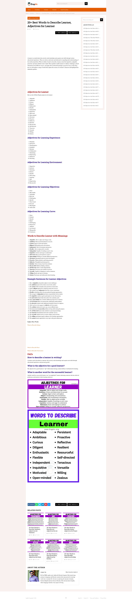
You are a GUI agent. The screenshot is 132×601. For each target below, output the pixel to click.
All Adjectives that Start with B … (91, 31)
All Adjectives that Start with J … (91, 56)
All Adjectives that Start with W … (91, 96)
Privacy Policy (103, 598)
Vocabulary (37, 9)
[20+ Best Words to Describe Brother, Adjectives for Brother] (53, 545)
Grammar (46, 9)
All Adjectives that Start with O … (91, 71)
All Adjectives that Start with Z (90, 105)
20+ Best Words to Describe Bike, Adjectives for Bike (70, 555)
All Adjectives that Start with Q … (91, 78)
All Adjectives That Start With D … (92, 37)
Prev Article (62, 32)
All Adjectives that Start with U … (91, 90)
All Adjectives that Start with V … (91, 93)
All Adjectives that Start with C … (91, 34)
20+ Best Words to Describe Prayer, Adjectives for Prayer (70, 529)
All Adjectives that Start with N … (91, 68)
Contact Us (86, 598)
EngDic (27, 598)
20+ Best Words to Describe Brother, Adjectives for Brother (52, 556)
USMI (30, 29)
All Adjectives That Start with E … (91, 40)
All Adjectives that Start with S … (91, 84)
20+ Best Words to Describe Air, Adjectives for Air (52, 529)
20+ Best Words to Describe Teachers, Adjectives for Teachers (34, 530)
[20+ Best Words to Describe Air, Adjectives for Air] (53, 519)
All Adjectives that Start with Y (90, 102)
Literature (54, 9)
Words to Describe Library (34, 325)
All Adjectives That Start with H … (91, 50)
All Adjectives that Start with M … (91, 65)
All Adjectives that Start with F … (91, 44)
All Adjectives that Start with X (90, 99)
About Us (80, 598)
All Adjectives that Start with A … (91, 28)
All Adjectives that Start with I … (91, 53)
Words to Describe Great (33, 347)
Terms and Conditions (94, 598)
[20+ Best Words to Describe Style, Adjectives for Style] (36, 545)
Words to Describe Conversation (35, 350)
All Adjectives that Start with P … (91, 74)
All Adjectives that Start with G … (91, 47)
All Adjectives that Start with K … (91, 59)
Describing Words (34, 18)
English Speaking (64, 9)
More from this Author (71, 572)
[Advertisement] (53, 45)
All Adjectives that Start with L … (91, 62)
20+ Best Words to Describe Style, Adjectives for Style (35, 555)
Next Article (72, 32)
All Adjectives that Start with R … (91, 81)
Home (29, 9)
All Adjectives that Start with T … (91, 87)
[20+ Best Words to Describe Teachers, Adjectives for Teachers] (36, 519)
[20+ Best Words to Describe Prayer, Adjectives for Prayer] (71, 519)
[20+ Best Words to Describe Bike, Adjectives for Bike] (71, 545)
